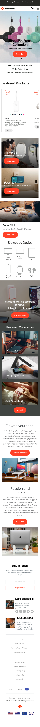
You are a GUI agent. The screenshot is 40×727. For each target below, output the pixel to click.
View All (20, 410)
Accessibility (20, 679)
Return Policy (20, 675)
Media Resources (19, 652)
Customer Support (20, 662)
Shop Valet (20, 27)
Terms (10, 689)
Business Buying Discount (19, 648)
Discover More (20, 315)
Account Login (19, 639)
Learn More (11, 161)
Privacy (19, 689)
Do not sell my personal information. (20, 698)
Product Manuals (20, 666)
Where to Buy (19, 643)
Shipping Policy (20, 671)
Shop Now (20, 522)
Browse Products (20, 453)
